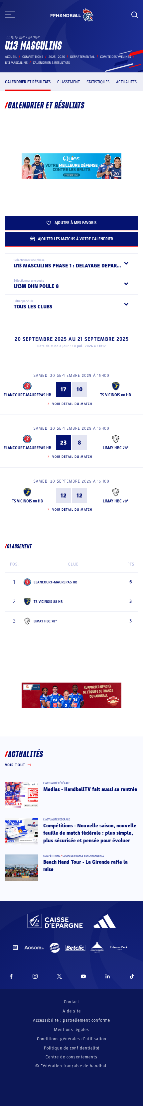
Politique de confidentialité (71, 1048)
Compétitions (32, 57)
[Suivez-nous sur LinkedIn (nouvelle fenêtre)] (107, 976)
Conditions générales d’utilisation (71, 1039)
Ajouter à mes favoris (75, 222)
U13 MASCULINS (16, 63)
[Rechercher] (134, 15)
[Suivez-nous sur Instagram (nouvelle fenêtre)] (35, 976)
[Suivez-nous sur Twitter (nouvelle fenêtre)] (59, 976)
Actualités (126, 82)
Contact (71, 1002)
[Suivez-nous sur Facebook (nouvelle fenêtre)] (11, 976)
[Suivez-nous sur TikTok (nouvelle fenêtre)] (132, 976)
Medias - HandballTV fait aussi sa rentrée (90, 789)
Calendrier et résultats (28, 82)
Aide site (72, 1011)
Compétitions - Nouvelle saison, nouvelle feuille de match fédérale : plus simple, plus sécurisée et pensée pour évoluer (89, 833)
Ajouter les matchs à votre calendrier (75, 239)
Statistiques (97, 82)
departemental (82, 57)
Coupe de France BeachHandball (83, 855)
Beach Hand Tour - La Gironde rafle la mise (85, 866)
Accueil (11, 57)
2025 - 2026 (57, 57)
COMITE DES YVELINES (115, 57)
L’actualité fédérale (56, 783)
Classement (68, 82)
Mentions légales (71, 1029)
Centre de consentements (71, 1057)
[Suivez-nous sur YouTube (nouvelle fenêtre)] (83, 976)
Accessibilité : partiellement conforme (71, 1020)
